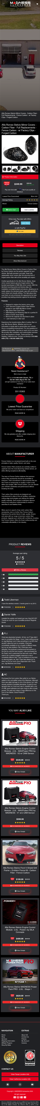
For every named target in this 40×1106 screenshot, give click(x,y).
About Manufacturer (20, 261)
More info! (34, 196)
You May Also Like (20, 255)
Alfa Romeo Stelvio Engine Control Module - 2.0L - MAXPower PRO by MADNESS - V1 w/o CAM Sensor (20, 810)
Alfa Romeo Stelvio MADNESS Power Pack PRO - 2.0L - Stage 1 (20, 987)
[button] (36, 149)
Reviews (20, 250)
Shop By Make (6, 1045)
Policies (24, 1039)
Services (4, 1039)
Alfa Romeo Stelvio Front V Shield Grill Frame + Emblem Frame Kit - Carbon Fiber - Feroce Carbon (20, 870)
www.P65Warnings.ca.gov (24, 350)
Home (3, 1035)
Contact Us (25, 1037)
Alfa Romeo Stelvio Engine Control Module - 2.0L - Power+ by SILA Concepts (20, 929)
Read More (19, 413)
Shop (3, 1037)
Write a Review (21, 570)
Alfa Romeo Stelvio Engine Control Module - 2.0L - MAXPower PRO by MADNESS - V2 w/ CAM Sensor (20, 751)
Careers (24, 1043)
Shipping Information (8, 1041)
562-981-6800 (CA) (16, 338)
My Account (25, 1041)
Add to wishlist (29, 210)
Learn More (25, 223)
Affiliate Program (7, 1043)
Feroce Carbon (33, 204)
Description (20, 245)
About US (25, 1035)
